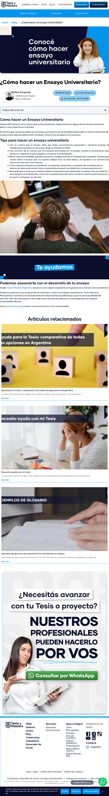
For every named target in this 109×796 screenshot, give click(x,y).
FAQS (44, 5)
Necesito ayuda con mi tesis (16, 472)
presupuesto (13, 306)
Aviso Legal (31, 771)
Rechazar (76, 791)
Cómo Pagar (96, 778)
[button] (81, 5)
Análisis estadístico (71, 741)
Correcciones (82, 13)
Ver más (5, 398)
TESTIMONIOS (65, 5)
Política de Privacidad (50, 771)
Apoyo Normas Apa (73, 754)
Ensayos (70, 733)
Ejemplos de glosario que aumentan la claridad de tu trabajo (32, 554)
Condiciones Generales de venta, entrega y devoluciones (35, 778)
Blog (14, 22)
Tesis (68, 727)
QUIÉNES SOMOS (30, 5)
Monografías (72, 730)
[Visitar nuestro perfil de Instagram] (94, 734)
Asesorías (56, 13)
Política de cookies (91, 791)
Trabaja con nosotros (76, 778)
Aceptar (65, 791)
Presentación (72, 745)
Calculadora (32, 740)
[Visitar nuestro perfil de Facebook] (88, 734)
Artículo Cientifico (71, 736)
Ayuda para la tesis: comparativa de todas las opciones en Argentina (37, 390)
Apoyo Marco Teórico (72, 749)
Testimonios (33, 737)
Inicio (5, 22)
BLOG (52, 5)
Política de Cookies (73, 771)
